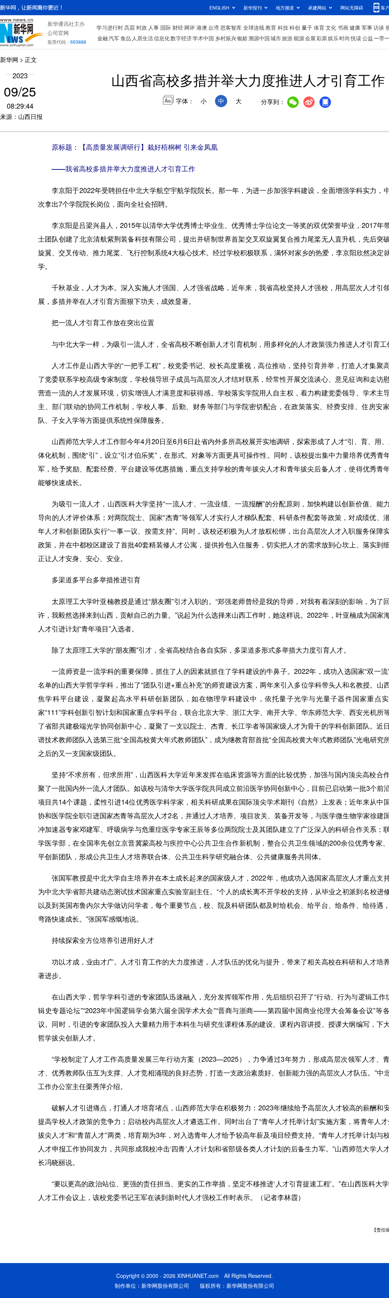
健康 (354, 27)
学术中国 (203, 38)
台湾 (213, 27)
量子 (307, 27)
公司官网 (58, 32)
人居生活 (142, 38)
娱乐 (333, 38)
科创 (294, 27)
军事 (367, 27)
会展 (310, 38)
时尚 (344, 38)
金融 (102, 38)
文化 (331, 27)
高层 (129, 27)
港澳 (201, 27)
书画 (343, 27)
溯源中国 (259, 38)
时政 (141, 27)
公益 (367, 38)
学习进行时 (109, 27)
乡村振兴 (225, 38)
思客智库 (231, 27)
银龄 (242, 38)
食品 (125, 38)
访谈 (378, 27)
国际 (165, 27)
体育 (319, 27)
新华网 (9, 59)
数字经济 (181, 38)
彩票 (321, 38)
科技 (283, 27)
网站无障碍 (351, 7)
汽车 (114, 38)
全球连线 (253, 27)
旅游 (287, 38)
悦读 (356, 38)
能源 (299, 38)
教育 (271, 27)
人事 (153, 27)
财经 (177, 27)
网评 (189, 27)
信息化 (162, 38)
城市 (275, 38)
